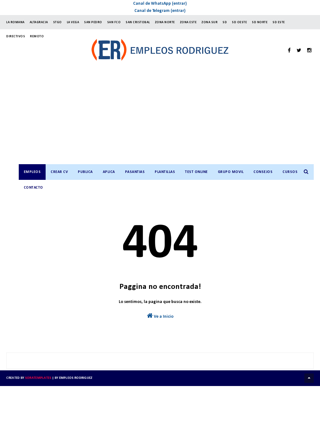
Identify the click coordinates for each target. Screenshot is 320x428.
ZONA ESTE (188, 22)
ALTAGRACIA (39, 22)
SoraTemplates (38, 378)
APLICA (109, 172)
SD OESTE (239, 22)
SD (224, 22)
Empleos (32, 172)
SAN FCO (114, 22)
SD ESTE (278, 22)
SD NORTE (260, 22)
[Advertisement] (166, 117)
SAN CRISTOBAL (138, 22)
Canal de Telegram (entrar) (160, 10)
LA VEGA (73, 22)
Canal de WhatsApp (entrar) (160, 3)
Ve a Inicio (163, 316)
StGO (57, 22)
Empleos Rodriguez (75, 378)
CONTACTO (33, 188)
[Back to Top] (309, 378)
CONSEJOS (262, 172)
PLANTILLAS (165, 172)
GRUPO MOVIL (231, 172)
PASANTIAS (135, 172)
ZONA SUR (210, 22)
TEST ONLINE (196, 172)
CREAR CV (59, 172)
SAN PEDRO (93, 22)
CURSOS (290, 172)
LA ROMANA (15, 22)
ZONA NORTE (165, 22)
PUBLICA (85, 172)
